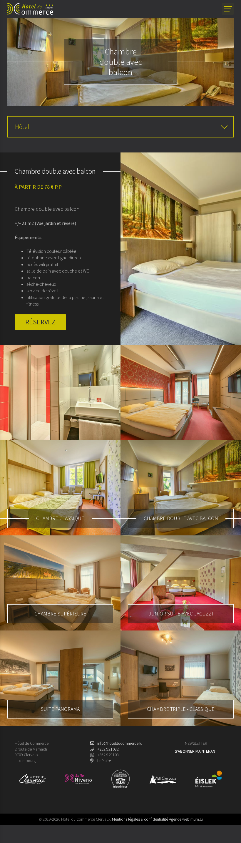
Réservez (40, 321)
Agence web (179, 819)
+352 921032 (108, 749)
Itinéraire (103, 760)
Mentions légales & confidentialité (140, 819)
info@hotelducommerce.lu (119, 743)
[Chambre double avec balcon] (180, 248)
